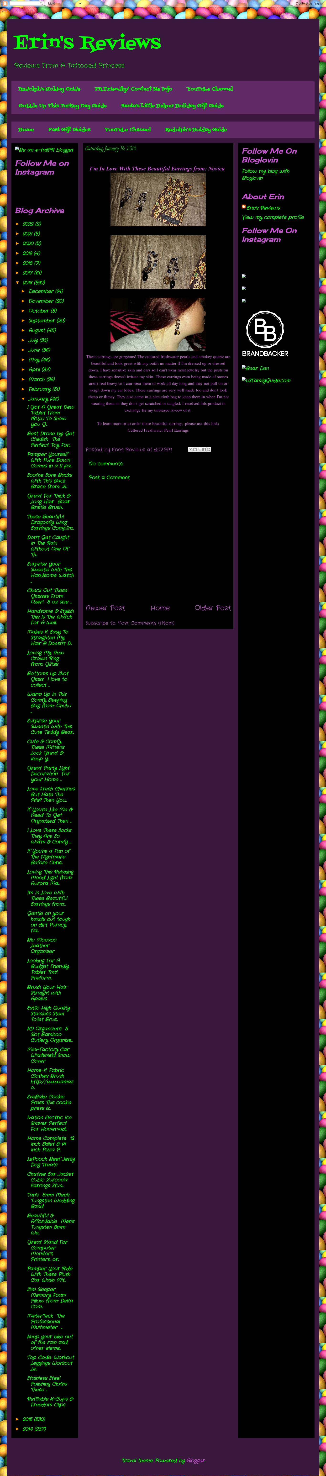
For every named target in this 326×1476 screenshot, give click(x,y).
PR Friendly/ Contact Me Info (134, 89)
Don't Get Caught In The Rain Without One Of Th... (48, 546)
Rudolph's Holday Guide (50, 89)
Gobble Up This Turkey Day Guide (63, 106)
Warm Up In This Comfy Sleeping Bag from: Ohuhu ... (50, 703)
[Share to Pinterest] (208, 449)
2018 (28, 263)
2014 (28, 1429)
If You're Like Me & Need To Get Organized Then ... (49, 815)
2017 (28, 273)
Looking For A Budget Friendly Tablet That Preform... (47, 969)
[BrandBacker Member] (265, 356)
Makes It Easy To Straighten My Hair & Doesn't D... (49, 638)
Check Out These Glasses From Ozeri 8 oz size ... (49, 596)
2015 (28, 1419)
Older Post (213, 608)
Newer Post (105, 608)
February (40, 389)
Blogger (195, 1460)
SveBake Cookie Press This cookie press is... (49, 1102)
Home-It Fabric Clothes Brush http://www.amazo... (50, 1079)
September (42, 320)
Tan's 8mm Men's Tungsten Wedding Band (50, 1200)
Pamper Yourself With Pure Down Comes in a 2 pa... (49, 460)
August (37, 330)
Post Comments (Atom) (146, 623)
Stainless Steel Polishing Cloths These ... (48, 1384)
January (39, 399)
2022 (29, 224)
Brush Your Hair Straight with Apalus (47, 993)
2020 (29, 243)
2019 (28, 253)
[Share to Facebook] (204, 449)
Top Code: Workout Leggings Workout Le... (50, 1363)
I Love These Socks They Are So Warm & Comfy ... (49, 836)
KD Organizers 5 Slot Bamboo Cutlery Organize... (50, 1034)
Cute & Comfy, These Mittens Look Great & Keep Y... (45, 750)
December (41, 291)
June (35, 350)
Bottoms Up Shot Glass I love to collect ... (47, 679)
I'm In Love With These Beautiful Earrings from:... (47, 898)
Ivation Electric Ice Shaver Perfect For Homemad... (49, 1123)
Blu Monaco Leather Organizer (41, 945)
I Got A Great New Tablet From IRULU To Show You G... (50, 416)
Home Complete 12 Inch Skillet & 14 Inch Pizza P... (50, 1144)
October (39, 310)
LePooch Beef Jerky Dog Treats (51, 1162)
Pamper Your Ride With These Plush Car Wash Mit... (49, 1274)
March (37, 379)
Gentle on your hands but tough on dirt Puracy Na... (48, 922)
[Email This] (190, 449)
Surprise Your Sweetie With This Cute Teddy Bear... (50, 726)
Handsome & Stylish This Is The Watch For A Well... (50, 617)
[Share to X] (199, 449)
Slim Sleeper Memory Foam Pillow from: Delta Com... (50, 1298)
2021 (28, 233)
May (34, 359)
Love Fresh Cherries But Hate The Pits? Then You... (51, 794)
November (41, 301)
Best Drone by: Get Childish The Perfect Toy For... (50, 439)
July (33, 340)
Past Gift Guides (69, 129)
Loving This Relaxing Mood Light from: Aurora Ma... (50, 877)
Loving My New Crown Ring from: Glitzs (45, 658)
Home (26, 129)
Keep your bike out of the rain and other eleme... (50, 1342)
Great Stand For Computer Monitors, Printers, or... (47, 1251)
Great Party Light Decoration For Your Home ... (48, 774)
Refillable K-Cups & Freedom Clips (50, 1402)
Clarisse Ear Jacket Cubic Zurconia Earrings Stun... (50, 1180)
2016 (28, 282)
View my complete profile (273, 217)
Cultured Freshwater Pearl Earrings (158, 430)
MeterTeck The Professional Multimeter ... (46, 1321)
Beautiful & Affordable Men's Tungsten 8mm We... (50, 1224)
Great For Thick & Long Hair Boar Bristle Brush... (48, 501)
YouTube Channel (210, 89)
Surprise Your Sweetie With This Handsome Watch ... (50, 573)
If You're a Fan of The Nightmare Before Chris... (49, 857)
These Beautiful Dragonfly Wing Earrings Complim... (50, 522)
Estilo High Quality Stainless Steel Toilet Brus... (48, 1014)
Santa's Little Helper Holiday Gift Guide (172, 106)
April (35, 369)
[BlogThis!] (195, 449)
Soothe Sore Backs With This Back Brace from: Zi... (49, 481)
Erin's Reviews (87, 43)
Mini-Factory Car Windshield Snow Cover (48, 1055)
